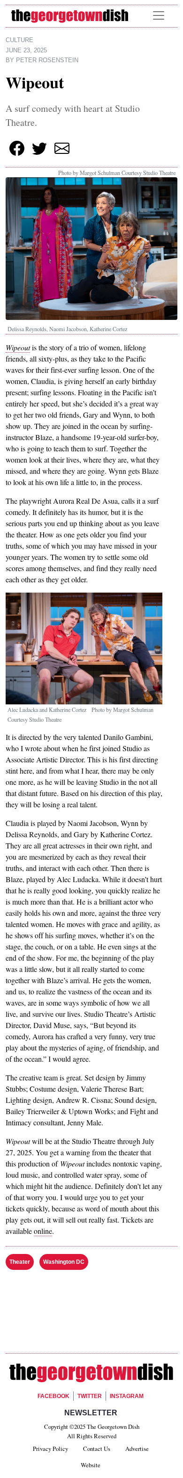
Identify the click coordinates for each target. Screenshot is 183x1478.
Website (90, 1465)
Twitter (89, 1396)
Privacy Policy (50, 1448)
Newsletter (90, 1413)
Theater (19, 1262)
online (43, 1231)
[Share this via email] (62, 148)
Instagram (127, 1396)
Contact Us (96, 1448)
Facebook (53, 1396)
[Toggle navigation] (158, 15)
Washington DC (63, 1262)
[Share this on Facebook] (17, 148)
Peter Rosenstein (47, 60)
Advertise (137, 1448)
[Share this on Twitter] (39, 148)
